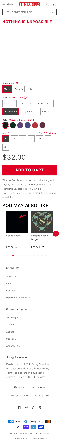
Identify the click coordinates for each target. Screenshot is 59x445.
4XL (6, 147)
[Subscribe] (47, 395)
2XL (39, 139)
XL (31, 139)
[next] (55, 233)
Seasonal (11, 338)
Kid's (30, 89)
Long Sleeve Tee (29, 111)
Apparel (10, 331)
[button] (8, 4)
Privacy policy (21, 438)
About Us (11, 276)
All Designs (12, 317)
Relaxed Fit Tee (45, 103)
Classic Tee (9, 103)
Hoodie (45, 111)
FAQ (8, 283)
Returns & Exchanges (18, 297)
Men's (7, 89)
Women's (19, 89)
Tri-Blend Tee (10, 111)
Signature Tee (26, 103)
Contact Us (12, 290)
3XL (48, 139)
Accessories (13, 346)
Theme (10, 324)
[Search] (53, 12)
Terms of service (39, 438)
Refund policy (42, 433)
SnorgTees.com (25, 433)
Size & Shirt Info (47, 133)
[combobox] (29, 12)
